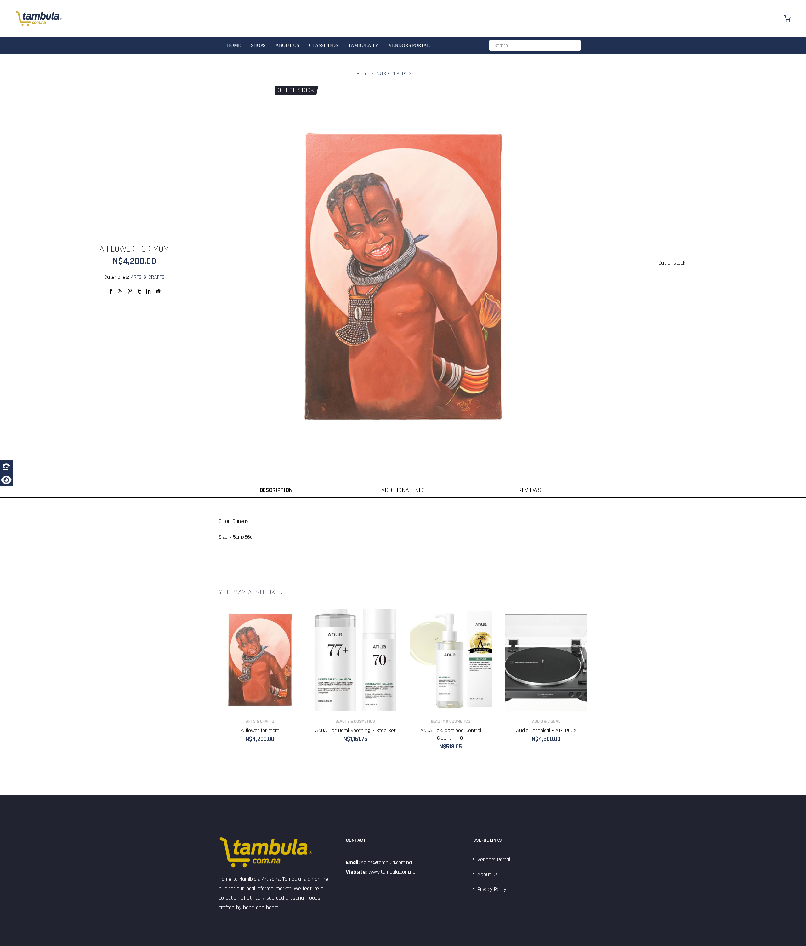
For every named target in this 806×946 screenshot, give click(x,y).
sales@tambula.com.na (386, 862)
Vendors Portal (409, 45)
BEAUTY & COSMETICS (355, 721)
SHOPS (258, 45)
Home (234, 45)
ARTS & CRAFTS (148, 277)
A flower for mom (260, 730)
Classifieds (323, 45)
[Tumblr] (139, 291)
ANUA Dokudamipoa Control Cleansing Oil (450, 734)
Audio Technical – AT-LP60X (546, 730)
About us (287, 45)
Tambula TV (363, 45)
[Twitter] (120, 291)
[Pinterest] (129, 291)
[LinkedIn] (148, 291)
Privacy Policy (491, 889)
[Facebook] (111, 291)
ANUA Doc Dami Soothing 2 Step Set (355, 730)
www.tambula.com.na (392, 871)
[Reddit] (158, 291)
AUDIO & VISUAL (546, 721)
